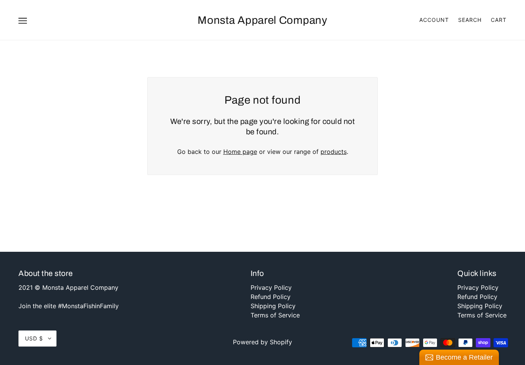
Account (434, 20)
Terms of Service (275, 315)
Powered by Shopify (262, 342)
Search (470, 20)
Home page (240, 151)
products (334, 151)
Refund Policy (271, 297)
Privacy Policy (271, 287)
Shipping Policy (273, 306)
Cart (499, 20)
